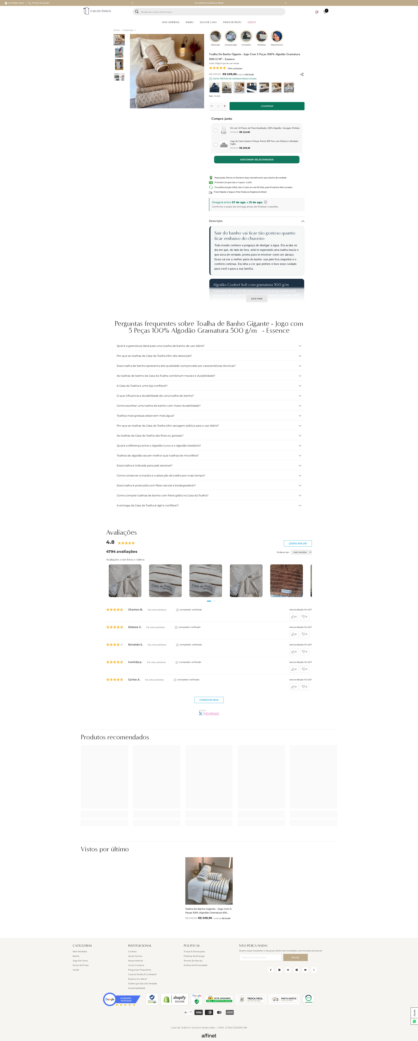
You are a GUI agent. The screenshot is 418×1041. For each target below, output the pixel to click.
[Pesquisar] (209, 11)
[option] (209, 3)
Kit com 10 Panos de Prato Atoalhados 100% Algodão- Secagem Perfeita (264, 128)
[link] (104, 814)
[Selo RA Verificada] (152, 999)
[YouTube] (305, 970)
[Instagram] (279, 970)
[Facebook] (271, 970)
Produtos (128, 30)
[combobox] (212, 11)
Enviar (295, 957)
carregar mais (209, 700)
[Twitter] (314, 970)
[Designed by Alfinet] (209, 1035)
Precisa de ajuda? (40, 3)
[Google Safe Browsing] (196, 999)
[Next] (285, 3)
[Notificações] (316, 12)
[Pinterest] (288, 970)
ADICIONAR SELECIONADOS (256, 159)
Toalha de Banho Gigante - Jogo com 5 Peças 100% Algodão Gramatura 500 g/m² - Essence (208, 911)
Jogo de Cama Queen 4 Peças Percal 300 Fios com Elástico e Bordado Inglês (264, 142)
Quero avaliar (298, 543)
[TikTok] (297, 970)
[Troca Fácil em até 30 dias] (251, 999)
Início (116, 30)
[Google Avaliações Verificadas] (122, 999)
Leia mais (256, 298)
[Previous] (132, 3)
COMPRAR (267, 106)
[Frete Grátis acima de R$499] (284, 999)
